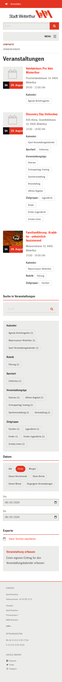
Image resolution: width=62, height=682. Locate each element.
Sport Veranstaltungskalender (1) (23, 348)
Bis (4, 511)
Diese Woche (39, 476)
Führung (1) (14, 364)
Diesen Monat (15, 484)
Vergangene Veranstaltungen (40, 484)
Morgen (32, 469)
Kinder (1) (13, 436)
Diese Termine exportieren (22, 539)
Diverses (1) (14, 397)
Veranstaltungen (11, 49)
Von (5, 496)
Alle (10, 469)
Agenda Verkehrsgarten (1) (21, 333)
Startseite (8, 44)
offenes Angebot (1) (34, 397)
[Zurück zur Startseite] (31, 15)
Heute (20, 469)
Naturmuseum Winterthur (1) (22, 340)
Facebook (13, 661)
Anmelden (15, 4)
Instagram (13, 669)
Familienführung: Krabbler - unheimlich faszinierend (41, 236)
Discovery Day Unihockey (42, 114)
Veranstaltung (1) (42, 412)
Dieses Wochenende (18, 476)
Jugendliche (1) (32, 429)
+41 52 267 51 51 (25, 599)
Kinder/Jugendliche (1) (34, 436)
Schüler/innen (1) (17, 444)
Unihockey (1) (15, 381)
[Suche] (54, 26)
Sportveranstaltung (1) (19, 412)
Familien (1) (14, 429)
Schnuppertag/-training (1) (21, 405)
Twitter (12, 665)
